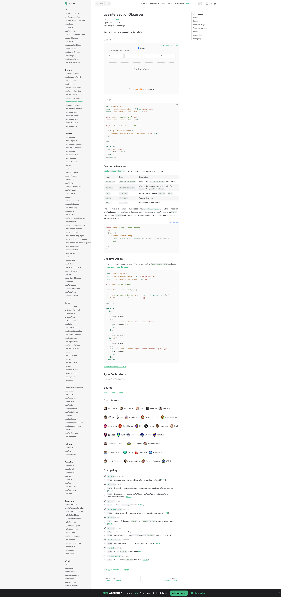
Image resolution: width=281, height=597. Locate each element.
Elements (118, 19)
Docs (121, 393)
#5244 (110, 491)
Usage (195, 21)
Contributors (197, 35)
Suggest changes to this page (117, 569)
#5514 (163, 480)
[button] (76, 10)
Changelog (197, 39)
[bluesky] (215, 3)
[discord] (211, 3)
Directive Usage (199, 25)
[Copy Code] (175, 106)
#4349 (158, 543)
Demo (195, 17)
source (163, 45)
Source (196, 32)
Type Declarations (200, 28)
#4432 (140, 532)
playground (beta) (172, 45)
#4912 (166, 513)
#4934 (140, 505)
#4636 (110, 524)
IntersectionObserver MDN (115, 367)
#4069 (145, 559)
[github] (207, 3)
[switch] (200, 3)
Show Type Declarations (115, 379)
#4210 (140, 551)
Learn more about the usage (117, 267)
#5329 (128, 497)
